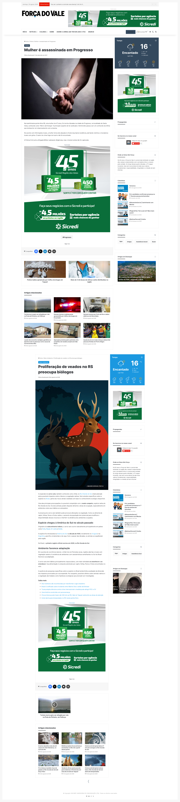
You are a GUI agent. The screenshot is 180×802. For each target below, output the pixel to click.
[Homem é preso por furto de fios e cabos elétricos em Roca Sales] (96, 304)
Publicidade (67, 145)
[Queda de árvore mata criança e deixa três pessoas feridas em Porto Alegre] (96, 330)
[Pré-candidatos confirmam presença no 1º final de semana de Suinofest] (123, 196)
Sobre (52, 32)
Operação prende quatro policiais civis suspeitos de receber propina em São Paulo (66, 341)
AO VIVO (130, 32)
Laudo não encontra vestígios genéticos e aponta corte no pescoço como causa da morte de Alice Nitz (37, 341)
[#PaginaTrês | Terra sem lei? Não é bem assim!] (123, 213)
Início (25, 32)
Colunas (42, 32)
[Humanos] (123, 188)
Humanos (132, 186)
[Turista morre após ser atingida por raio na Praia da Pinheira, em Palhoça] (37, 304)
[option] (137, 271)
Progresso (67, 237)
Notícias (32, 32)
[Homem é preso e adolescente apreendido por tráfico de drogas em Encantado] (67, 304)
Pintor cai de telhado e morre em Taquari (135, 279)
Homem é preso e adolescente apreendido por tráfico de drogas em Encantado (74, 4)
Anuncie (91, 32)
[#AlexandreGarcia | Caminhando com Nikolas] (123, 205)
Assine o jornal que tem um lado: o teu (71, 32)
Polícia (31, 41)
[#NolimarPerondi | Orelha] (123, 221)
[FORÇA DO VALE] (43, 14)
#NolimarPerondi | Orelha (137, 219)
